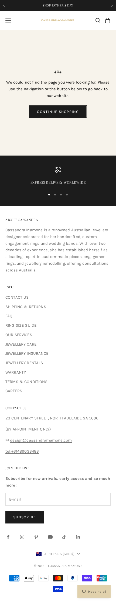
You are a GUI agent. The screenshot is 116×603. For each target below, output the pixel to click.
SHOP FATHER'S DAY (58, 5)
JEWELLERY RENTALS (24, 362)
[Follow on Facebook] (8, 537)
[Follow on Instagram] (22, 537)
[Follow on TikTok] (64, 537)
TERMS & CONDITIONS (26, 381)
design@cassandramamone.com (41, 440)
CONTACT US (17, 297)
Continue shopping (58, 111)
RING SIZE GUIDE (20, 325)
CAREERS (13, 390)
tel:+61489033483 (22, 451)
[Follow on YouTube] (50, 537)
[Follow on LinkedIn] (78, 537)
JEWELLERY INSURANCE (26, 353)
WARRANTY (15, 372)
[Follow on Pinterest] (36, 537)
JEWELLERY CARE (20, 344)
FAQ (8, 315)
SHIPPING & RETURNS (25, 306)
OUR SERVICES (18, 334)
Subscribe (24, 517)
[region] (58, 176)
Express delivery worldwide (58, 182)
